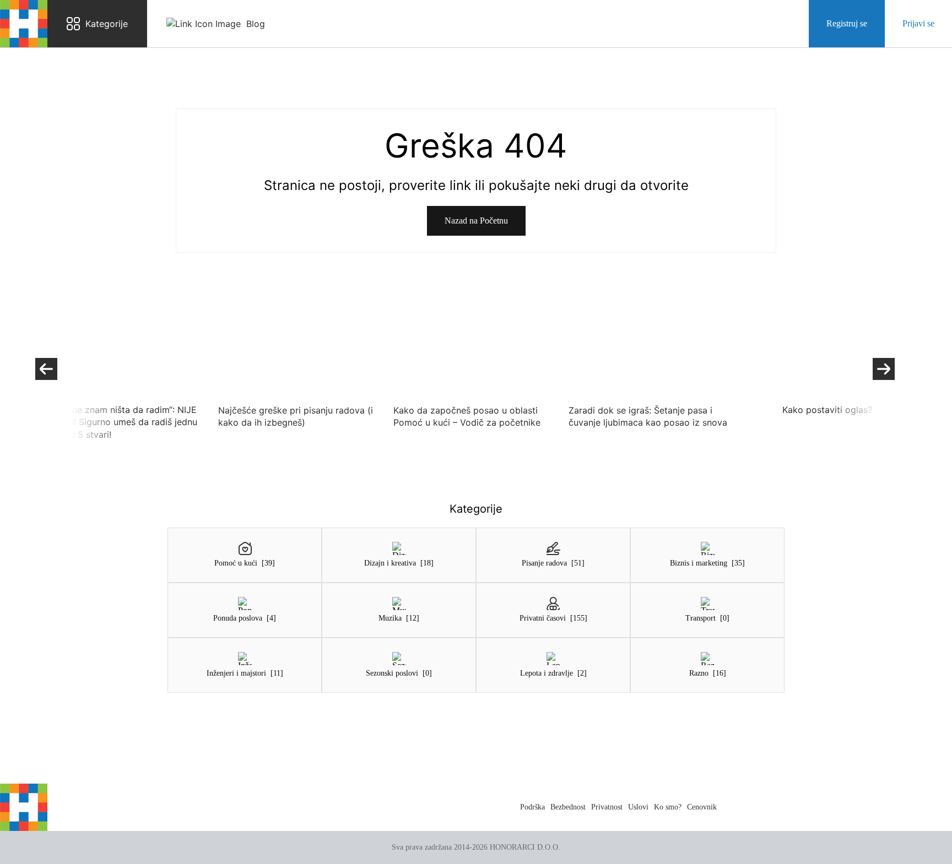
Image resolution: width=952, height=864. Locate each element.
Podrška (532, 807)
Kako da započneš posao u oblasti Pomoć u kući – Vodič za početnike (465, 416)
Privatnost (607, 807)
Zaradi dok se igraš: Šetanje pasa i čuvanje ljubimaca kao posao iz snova (646, 416)
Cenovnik (702, 807)
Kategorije (106, 23)
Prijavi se (918, 23)
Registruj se (846, 23)
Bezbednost (568, 807)
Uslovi (638, 807)
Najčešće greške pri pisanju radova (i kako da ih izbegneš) (294, 416)
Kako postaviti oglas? (826, 409)
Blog (255, 23)
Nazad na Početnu (476, 220)
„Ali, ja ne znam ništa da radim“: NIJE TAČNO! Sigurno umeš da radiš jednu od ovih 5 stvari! (119, 422)
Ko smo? (667, 807)
